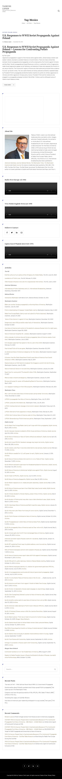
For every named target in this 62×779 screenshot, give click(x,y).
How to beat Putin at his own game (15, 348)
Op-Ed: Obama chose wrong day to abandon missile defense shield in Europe (27, 634)
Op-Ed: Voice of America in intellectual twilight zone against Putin (24, 470)
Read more (7, 85)
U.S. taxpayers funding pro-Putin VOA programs (18, 387)
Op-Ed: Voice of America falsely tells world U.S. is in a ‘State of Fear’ (24, 459)
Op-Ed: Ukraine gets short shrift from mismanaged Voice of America (24, 533)
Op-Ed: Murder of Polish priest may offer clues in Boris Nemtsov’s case (25, 499)
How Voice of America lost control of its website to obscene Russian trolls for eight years (31, 328)
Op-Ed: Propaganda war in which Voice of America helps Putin (22, 522)
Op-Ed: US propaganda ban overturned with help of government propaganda (27, 572)
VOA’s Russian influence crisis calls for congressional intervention (24, 282)
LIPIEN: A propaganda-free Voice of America (18, 399)
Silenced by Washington (11, 298)
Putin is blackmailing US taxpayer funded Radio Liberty (21, 310)
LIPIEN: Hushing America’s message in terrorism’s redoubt (22, 406)
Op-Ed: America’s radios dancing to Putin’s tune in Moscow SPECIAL (24, 606)
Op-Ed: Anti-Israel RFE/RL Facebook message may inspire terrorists (24, 442)
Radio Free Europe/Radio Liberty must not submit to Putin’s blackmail (25, 314)
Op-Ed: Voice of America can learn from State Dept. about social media (25, 488)
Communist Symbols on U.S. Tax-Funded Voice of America (21, 652)
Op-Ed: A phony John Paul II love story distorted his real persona (23, 448)
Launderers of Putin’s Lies (12, 278)
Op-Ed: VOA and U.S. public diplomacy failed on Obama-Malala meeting (25, 561)
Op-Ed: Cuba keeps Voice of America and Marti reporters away (23, 505)
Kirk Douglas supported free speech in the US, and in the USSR (23, 343)
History (4, 32)
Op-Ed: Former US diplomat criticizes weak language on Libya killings (25, 589)
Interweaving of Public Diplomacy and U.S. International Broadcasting (25, 289)
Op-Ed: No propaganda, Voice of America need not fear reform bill (24, 527)
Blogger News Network (22, 619)
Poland (10, 32)
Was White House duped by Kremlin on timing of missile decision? (24, 628)
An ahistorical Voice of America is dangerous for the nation (22, 352)
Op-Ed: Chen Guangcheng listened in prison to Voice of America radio (24, 595)
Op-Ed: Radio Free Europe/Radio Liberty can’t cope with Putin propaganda (26, 425)
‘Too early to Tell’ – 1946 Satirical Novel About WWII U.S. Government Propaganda (29, 684)
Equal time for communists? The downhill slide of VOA (20, 372)
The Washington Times (37, 163)
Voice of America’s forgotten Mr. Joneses (17, 334)
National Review (25, 163)
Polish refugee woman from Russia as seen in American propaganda (34, 717)
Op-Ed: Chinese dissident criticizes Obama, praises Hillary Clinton (24, 494)
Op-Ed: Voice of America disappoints (15, 479)
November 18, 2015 (18, 42)
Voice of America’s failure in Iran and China (17, 369)
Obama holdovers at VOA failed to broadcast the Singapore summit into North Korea (29, 363)
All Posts (29, 23)
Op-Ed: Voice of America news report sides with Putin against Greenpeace (26, 555)
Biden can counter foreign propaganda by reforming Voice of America (25, 305)
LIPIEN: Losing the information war (15, 403)
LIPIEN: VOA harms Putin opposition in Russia (18, 412)
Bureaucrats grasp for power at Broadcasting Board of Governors (24, 381)
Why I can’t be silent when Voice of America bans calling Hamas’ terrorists (26, 394)
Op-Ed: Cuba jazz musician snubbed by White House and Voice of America (26, 431)
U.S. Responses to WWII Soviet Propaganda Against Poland (30, 37)
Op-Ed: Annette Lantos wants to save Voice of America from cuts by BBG (26, 600)
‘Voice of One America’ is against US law (16, 319)
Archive (14, 428)
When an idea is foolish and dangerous (16, 378)
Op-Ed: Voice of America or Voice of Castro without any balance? (23, 437)
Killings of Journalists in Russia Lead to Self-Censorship (21, 643)
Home (23, 23)
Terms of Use (43, 775)
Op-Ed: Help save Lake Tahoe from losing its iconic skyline (22, 511)
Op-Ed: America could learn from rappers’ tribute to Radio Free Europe (25, 583)
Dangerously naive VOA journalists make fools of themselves (22, 323)
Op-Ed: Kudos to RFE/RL (12, 476)
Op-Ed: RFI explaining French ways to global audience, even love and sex (25, 544)
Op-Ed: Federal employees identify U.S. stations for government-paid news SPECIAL (29, 567)
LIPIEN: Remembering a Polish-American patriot (19, 419)
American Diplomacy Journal (13, 163)
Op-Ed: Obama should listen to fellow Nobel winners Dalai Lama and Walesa (26, 623)
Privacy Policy (51, 775)
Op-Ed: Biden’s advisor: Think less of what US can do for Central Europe (25, 617)
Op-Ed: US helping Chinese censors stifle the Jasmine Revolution (24, 611)
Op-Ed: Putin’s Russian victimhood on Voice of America (20, 516)
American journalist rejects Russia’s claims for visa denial (21, 539)
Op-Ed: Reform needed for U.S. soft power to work (19, 453)
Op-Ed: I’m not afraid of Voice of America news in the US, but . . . (23, 578)
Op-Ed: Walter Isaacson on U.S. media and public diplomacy (22, 483)
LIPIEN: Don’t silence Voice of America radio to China (20, 415)
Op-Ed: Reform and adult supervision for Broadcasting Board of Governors (26, 465)
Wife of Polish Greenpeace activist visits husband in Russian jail (23, 550)
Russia (15, 32)
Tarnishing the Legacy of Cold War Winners (17, 698)
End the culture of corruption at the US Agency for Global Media (24, 275)
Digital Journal (17, 165)
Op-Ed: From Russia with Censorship (15, 639)
